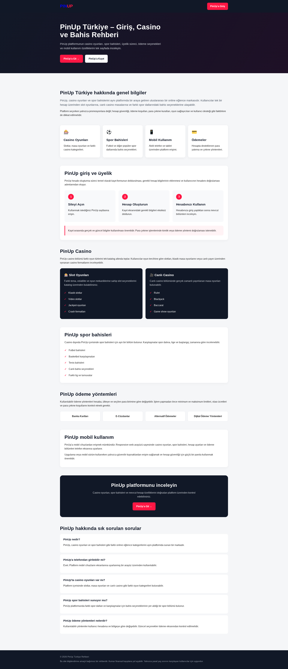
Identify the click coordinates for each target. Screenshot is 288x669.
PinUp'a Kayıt (96, 58)
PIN (66, 6)
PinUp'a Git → (71, 58)
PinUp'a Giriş (217, 6)
